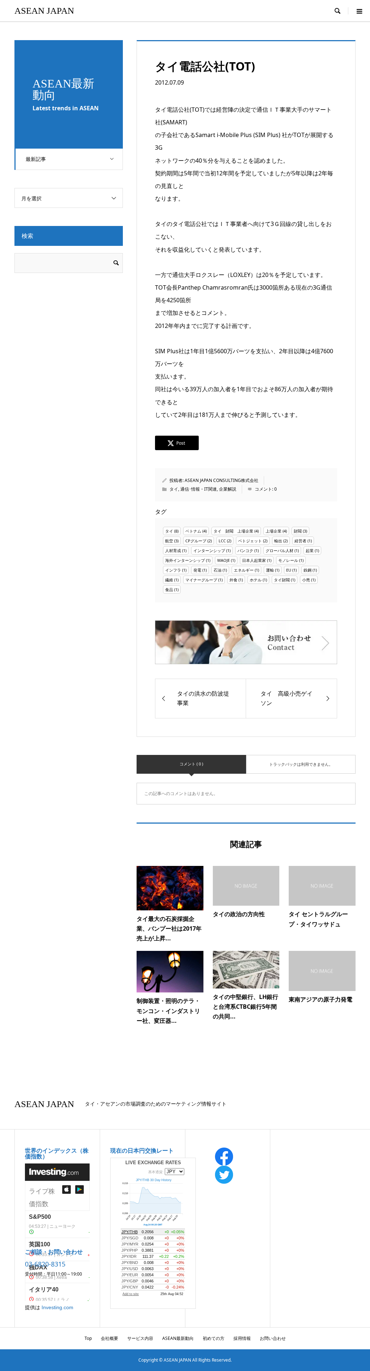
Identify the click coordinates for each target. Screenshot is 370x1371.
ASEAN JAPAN (44, 11)
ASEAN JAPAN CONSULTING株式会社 (221, 480)
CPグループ (195, 540)
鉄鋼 (307, 570)
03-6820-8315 (45, 1264)
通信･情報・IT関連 (198, 489)
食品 (169, 589)
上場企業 (273, 531)
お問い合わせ (273, 1338)
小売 (306, 579)
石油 (217, 570)
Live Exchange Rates (153, 1162)
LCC (222, 540)
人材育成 (173, 550)
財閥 (298, 531)
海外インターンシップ (185, 560)
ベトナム (193, 531)
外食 (233, 579)
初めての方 (213, 1338)
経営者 (300, 540)
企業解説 (227, 489)
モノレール (288, 560)
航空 (169, 540)
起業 (310, 550)
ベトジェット (250, 540)
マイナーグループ (201, 579)
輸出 (278, 540)
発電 (197, 570)
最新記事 (36, 158)
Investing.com (57, 1307)
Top (88, 1338)
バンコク (245, 550)
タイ (173, 489)
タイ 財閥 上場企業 (233, 531)
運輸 (270, 570)
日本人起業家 (254, 560)
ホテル (256, 579)
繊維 (169, 579)
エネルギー (244, 570)
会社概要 (109, 1338)
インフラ (173, 570)
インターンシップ (209, 550)
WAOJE (223, 560)
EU (288, 570)
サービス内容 (140, 1338)
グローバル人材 (279, 550)
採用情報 (242, 1338)
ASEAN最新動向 (178, 1338)
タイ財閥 (282, 579)
